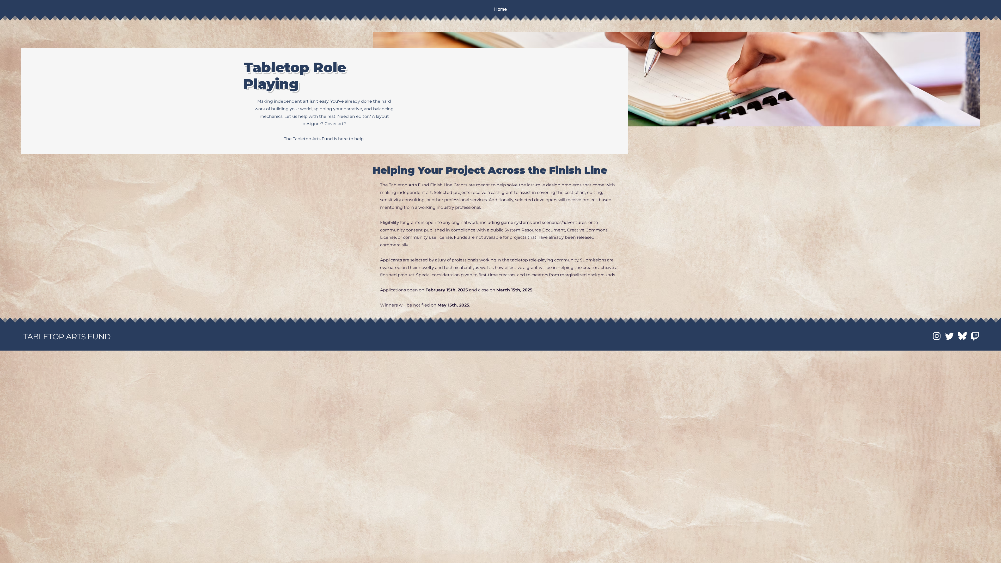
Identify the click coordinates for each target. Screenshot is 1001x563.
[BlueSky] (962, 336)
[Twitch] (975, 336)
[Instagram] (937, 336)
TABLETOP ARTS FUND (67, 336)
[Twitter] (949, 336)
